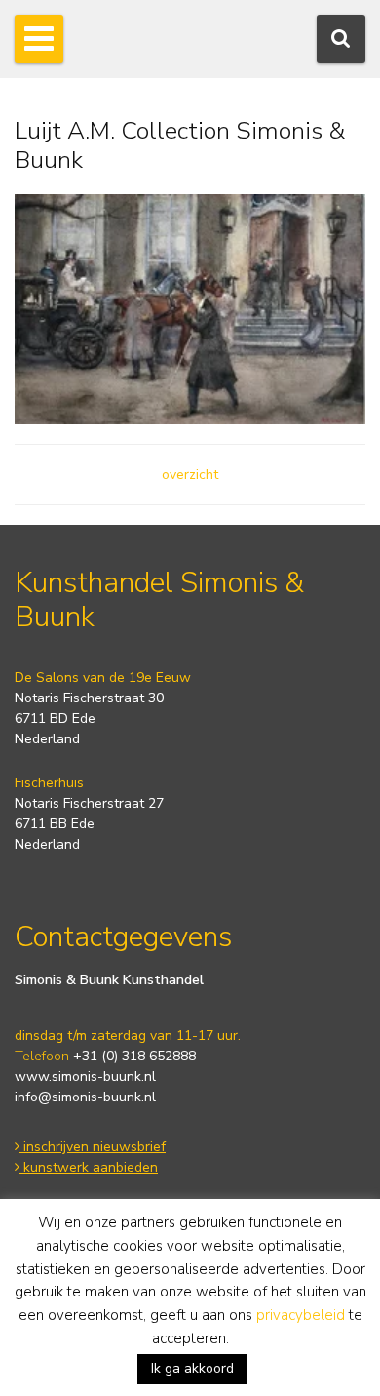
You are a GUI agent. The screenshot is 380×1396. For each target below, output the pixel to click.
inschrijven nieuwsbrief (92, 1146)
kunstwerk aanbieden (88, 1167)
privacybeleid (300, 1315)
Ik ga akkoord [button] (192, 1368)
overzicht (190, 474)
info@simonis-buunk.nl (85, 1097)
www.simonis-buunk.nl (85, 1076)
